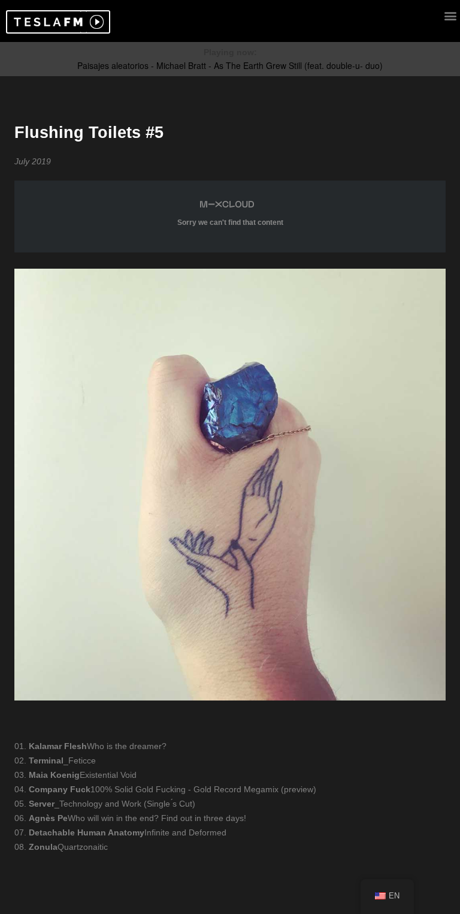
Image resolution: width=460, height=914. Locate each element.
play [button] (95, 22)
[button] (46, 22)
